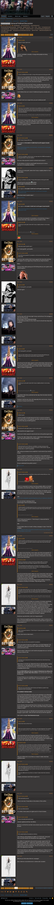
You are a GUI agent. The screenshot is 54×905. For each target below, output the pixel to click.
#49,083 (51, 103)
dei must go (19, 27)
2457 (22, 34)
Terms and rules (38, 898)
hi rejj (36, 27)
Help (50, 898)
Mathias (8, 189)
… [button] (7, 34)
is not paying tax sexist (46, 27)
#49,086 (51, 201)
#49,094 (51, 535)
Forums (4, 16)
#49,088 (51, 282)
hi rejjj (39, 27)
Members (25, 16)
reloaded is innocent (29, 28)
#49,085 (51, 168)
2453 (10, 34)
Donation (10, 16)
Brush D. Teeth (8, 59)
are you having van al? (35, 25)
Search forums (9, 18)
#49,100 (51, 856)
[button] (13, 16)
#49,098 (51, 761)
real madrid (22, 28)
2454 (13, 34)
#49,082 (51, 69)
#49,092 (51, 410)
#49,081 (51, 37)
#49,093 (51, 469)
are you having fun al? (25, 25)
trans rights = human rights (6, 30)
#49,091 (51, 378)
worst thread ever (4, 32)
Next (31, 34)
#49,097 (51, 718)
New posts (3, 18)
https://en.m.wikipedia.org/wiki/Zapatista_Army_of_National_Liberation (34, 498)
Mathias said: (21, 222)
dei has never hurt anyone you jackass (8, 27)
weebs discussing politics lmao (45, 30)
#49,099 (51, 793)
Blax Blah (8, 491)
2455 (16, 34)
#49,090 (51, 346)
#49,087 (51, 241)
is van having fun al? (5, 28)
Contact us (31, 898)
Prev (3, 34)
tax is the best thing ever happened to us (42, 28)
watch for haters (35, 30)
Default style (4, 898)
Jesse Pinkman (8, 335)
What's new (17, 16)
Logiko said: (20, 40)
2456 (19, 34)
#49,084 (51, 135)
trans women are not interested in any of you (22, 30)
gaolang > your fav (26, 27)
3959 (27, 34)
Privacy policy (45, 898)
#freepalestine (17, 25)
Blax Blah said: (21, 559)
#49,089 (51, 314)
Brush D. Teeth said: (22, 72)
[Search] (52, 16)
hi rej (32, 27)
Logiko (8, 91)
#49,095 (51, 584)
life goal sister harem (14, 28)
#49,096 (51, 625)
